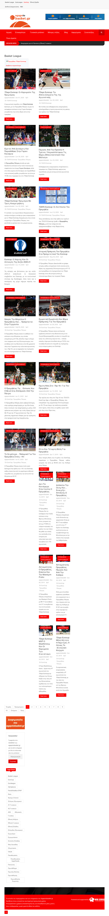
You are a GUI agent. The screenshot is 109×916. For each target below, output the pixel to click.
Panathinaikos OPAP (15, 790)
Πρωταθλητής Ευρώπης (15, 880)
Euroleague (11, 783)
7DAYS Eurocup (12, 100)
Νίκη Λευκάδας (13, 844)
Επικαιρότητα (20, 32)
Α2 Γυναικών (12, 808)
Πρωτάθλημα (12, 868)
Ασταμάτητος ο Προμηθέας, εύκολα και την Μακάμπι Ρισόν (45, 571)
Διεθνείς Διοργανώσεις (12, 7)
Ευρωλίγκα (11, 834)
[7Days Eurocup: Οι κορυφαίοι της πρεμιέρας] (20, 79)
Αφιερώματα (76, 32)
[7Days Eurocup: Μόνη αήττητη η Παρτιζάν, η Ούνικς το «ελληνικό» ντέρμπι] (63, 630)
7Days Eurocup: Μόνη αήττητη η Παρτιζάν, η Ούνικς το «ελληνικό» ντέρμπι (63, 644)
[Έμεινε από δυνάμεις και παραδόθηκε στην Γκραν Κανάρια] (20, 135)
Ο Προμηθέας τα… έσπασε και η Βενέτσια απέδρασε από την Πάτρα (19, 391)
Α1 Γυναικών (12, 805)
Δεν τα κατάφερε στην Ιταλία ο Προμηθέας (45, 487)
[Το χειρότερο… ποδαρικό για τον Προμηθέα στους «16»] (20, 440)
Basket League (9, 2)
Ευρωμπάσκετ (13, 837)
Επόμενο (14, 710)
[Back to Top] (6, 912)
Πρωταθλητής (12, 875)
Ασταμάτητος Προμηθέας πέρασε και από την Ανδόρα (62, 569)
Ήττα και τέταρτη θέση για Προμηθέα (52, 450)
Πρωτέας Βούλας (13, 872)
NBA (21, 7)
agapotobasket (9, 97)
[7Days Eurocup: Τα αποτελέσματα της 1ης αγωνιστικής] (54, 79)
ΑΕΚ (9, 812)
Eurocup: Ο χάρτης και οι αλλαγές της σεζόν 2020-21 (17, 260)
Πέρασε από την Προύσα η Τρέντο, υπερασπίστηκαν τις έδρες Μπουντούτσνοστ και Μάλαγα (52, 153)
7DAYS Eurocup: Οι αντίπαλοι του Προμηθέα (54, 208)
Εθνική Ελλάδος (13, 826)
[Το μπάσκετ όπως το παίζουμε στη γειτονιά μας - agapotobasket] (20, 20)
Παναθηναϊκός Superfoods (15, 860)
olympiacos (12, 787)
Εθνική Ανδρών (13, 819)
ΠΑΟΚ (10, 852)
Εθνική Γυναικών (13, 823)
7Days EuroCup (11, 71)
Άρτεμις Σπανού (13, 798)
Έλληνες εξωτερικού (15, 801)
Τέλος (22, 710)
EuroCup (26, 2)
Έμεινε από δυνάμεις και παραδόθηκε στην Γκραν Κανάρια (16, 151)
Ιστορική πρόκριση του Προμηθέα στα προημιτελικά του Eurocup (54, 252)
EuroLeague (18, 2)
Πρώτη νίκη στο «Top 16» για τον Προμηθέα (54, 387)
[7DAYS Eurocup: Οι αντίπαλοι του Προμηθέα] (54, 195)
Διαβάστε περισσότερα (13, 65)
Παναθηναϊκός (12, 855)
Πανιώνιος (11, 864)
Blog (66, 32)
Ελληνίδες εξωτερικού (15, 830)
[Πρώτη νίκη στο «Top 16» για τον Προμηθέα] (54, 372)
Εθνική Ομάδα (34, 2)
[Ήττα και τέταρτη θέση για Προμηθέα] (54, 437)
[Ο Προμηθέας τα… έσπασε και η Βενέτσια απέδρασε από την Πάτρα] (20, 373)
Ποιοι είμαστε (11, 38)
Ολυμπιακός (12, 848)
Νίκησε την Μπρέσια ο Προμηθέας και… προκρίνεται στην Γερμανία (18, 322)
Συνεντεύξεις (89, 32)
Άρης (9, 794)
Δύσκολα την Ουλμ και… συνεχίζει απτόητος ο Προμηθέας (62, 490)
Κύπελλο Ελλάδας (14, 841)
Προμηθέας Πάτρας (24, 159)
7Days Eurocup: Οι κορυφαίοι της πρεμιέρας (19, 93)
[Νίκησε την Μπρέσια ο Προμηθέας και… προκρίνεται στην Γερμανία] (20, 305)
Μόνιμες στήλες (54, 32)
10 (6, 710)
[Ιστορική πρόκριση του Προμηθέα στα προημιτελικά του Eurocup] (54, 243)
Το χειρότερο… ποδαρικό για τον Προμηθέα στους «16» (20, 455)
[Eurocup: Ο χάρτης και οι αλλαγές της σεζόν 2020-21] (20, 246)
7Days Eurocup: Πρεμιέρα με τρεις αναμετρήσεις (17, 202)
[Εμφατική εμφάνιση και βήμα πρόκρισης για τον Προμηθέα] (54, 305)
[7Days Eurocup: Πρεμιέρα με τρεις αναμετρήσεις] (20, 192)
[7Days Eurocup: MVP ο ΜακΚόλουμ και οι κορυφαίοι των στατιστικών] (46, 630)
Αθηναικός (18, 812)
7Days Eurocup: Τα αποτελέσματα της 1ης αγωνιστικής (50, 95)
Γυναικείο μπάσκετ (37, 32)
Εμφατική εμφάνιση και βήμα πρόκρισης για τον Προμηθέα (53, 320)
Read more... (9, 119)
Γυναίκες (11, 816)
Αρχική (8, 32)
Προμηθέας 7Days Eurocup (15, 127)
